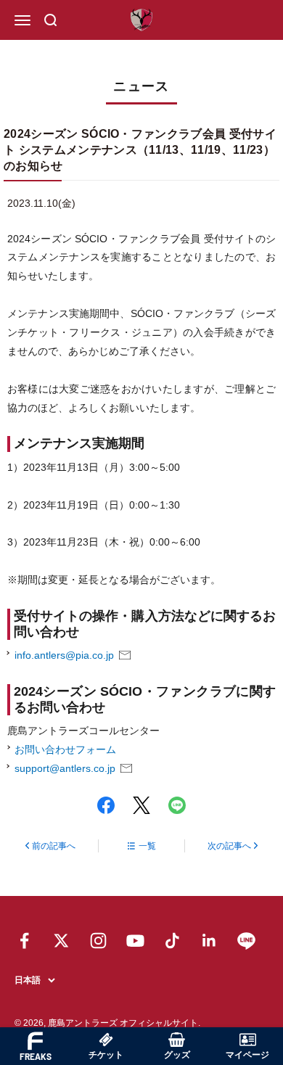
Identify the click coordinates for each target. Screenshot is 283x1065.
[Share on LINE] (177, 805)
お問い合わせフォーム (65, 749)
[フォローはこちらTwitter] (61, 940)
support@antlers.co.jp (65, 768)
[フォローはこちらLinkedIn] (209, 940)
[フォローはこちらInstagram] (98, 940)
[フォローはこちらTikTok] (172, 940)
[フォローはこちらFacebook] (24, 940)
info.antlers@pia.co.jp (64, 655)
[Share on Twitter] (141, 805)
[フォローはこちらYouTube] (135, 940)
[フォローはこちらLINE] (246, 940)
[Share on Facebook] (106, 805)
